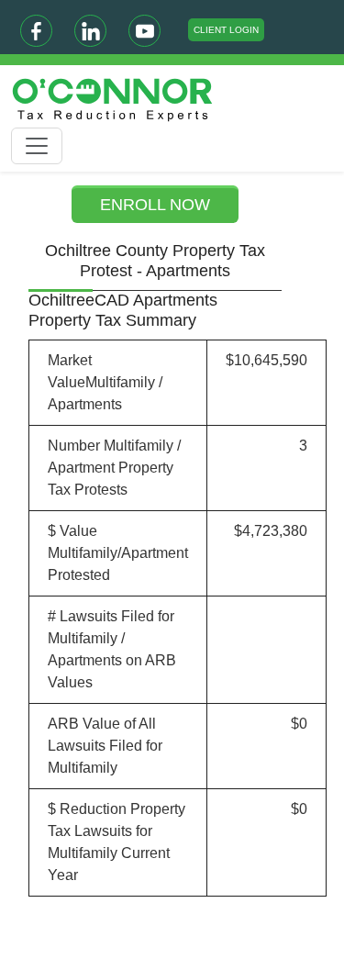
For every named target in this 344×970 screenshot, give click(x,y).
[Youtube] (144, 31)
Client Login (226, 30)
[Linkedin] (90, 31)
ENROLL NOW (155, 204)
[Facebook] (36, 31)
